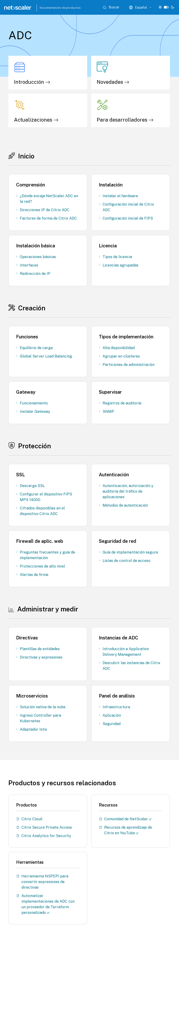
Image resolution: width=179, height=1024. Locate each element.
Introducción (29, 82)
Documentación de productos (50, 7)
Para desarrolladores (122, 120)
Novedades (110, 82)
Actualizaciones (33, 120)
